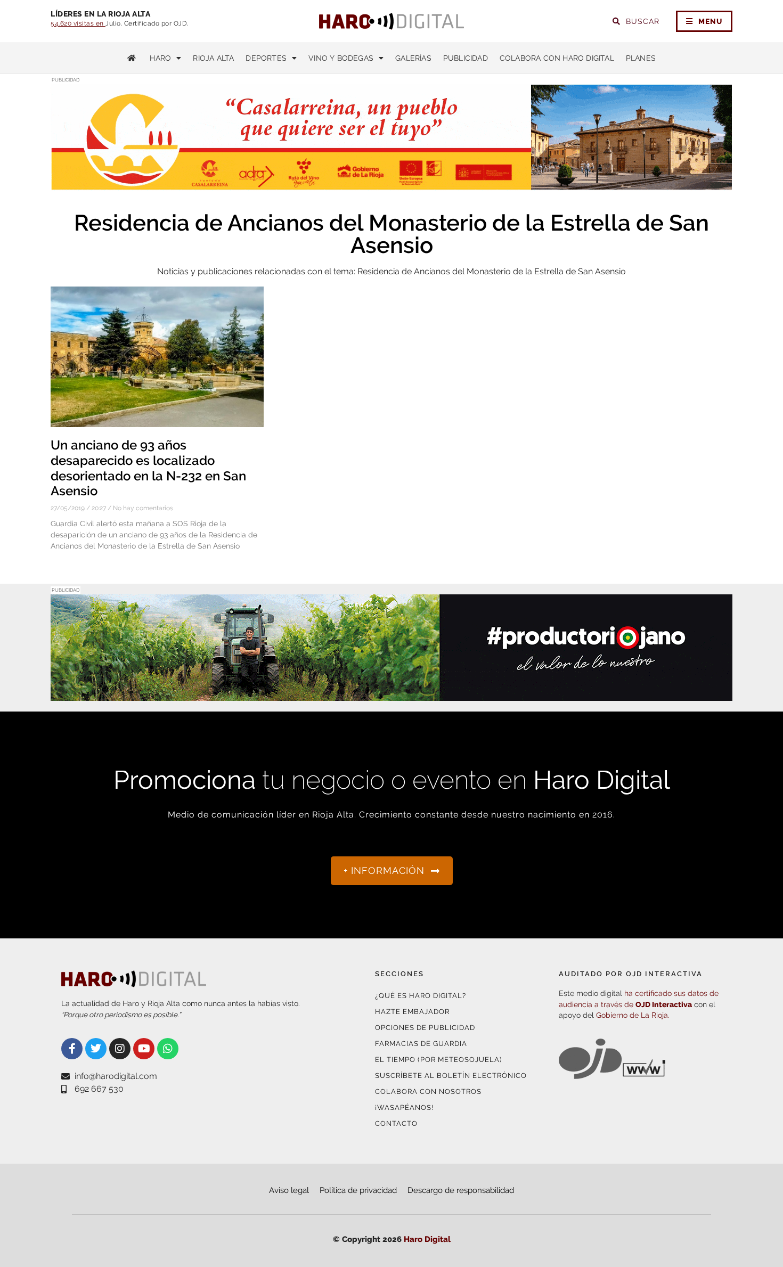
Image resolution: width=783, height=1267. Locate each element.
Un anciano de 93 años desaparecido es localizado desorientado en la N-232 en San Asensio (148, 467)
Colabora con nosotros (428, 1092)
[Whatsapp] (167, 1048)
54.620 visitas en (78, 23)
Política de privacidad (358, 1190)
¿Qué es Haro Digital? (420, 996)
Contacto (396, 1123)
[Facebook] (72, 1048)
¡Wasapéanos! (404, 1107)
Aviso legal (289, 1190)
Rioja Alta (213, 58)
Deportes (266, 58)
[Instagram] (119, 1048)
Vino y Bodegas (340, 58)
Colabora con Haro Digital (557, 58)
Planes (641, 58)
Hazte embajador (412, 1012)
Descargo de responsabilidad (460, 1190)
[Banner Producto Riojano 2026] (391, 694)
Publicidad (465, 58)
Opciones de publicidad (425, 1028)
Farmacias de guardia (421, 1044)
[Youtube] (143, 1048)
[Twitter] (96, 1048)
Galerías (413, 58)
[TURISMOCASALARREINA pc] (391, 184)
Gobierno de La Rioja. (633, 1015)
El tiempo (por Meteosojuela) (438, 1060)
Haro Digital (427, 1239)
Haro (160, 58)
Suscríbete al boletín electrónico (451, 1076)
